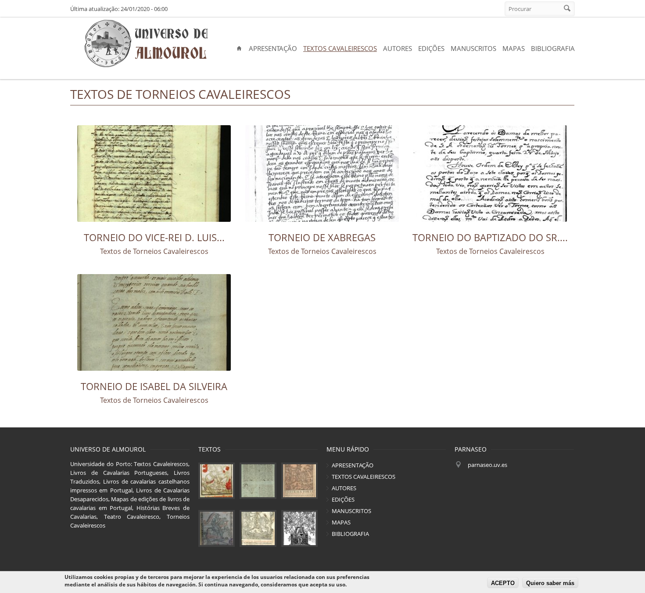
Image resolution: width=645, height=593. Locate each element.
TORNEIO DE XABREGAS (322, 237)
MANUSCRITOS (473, 48)
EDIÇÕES (431, 48)
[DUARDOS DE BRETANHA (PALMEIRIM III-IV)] (299, 480)
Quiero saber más (550, 583)
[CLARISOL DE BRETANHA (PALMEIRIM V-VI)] (216, 528)
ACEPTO (503, 583)
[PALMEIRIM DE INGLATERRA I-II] (257, 528)
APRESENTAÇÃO (273, 48)
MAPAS (513, 48)
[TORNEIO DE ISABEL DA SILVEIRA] (154, 322)
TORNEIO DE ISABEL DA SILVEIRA (154, 386)
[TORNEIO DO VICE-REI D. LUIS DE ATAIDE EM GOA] (154, 173)
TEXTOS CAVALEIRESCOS (340, 48)
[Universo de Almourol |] (146, 44)
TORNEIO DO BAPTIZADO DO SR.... (490, 237)
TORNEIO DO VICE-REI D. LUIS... (154, 237)
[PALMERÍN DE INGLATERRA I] (216, 480)
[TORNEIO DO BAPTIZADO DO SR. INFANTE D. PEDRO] (490, 173)
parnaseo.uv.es (487, 465)
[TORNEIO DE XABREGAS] (322, 173)
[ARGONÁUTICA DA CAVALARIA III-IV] (257, 480)
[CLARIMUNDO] (299, 528)
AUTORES (397, 48)
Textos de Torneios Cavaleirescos (154, 251)
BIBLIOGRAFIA (553, 48)
